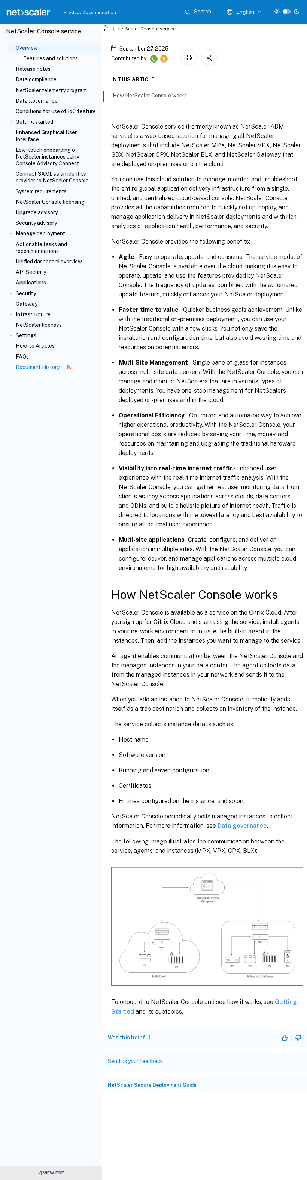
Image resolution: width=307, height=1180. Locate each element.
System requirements (41, 191)
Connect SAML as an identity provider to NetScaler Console (52, 177)
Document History (38, 367)
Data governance (37, 101)
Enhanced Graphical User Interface (46, 135)
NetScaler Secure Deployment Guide (152, 1085)
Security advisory (36, 223)
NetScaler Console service (146, 28)
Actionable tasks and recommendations (41, 247)
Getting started (34, 122)
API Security (31, 272)
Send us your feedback (135, 1061)
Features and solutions (50, 58)
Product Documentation (80, 12)
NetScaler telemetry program (51, 90)
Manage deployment (40, 233)
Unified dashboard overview (49, 262)
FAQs (22, 357)
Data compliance (36, 79)
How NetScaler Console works (150, 96)
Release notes (33, 69)
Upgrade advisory (37, 212)
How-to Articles (35, 346)
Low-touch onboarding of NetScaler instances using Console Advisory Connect (48, 156)
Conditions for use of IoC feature (56, 111)
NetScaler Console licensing (50, 202)
